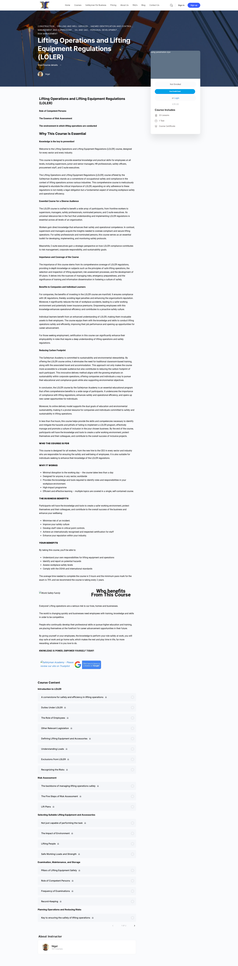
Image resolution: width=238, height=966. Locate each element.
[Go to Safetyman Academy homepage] (45, 5)
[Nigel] (45, 946)
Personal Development (104, 30)
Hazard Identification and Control (111, 26)
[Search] (171, 5)
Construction (46, 26)
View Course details (48, 65)
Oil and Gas (81, 30)
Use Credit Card (175, 91)
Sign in (181, 5)
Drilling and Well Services (73, 26)
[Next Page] (134, 925)
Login (176, 98)
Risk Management (47, 33)
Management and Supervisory (55, 30)
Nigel (55, 946)
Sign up (193, 5)
